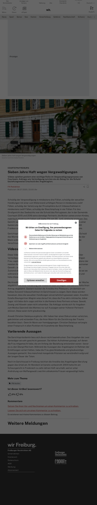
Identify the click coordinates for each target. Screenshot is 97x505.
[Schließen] (75, 222)
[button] (48, 248)
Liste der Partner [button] (36, 262)
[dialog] (48, 252)
